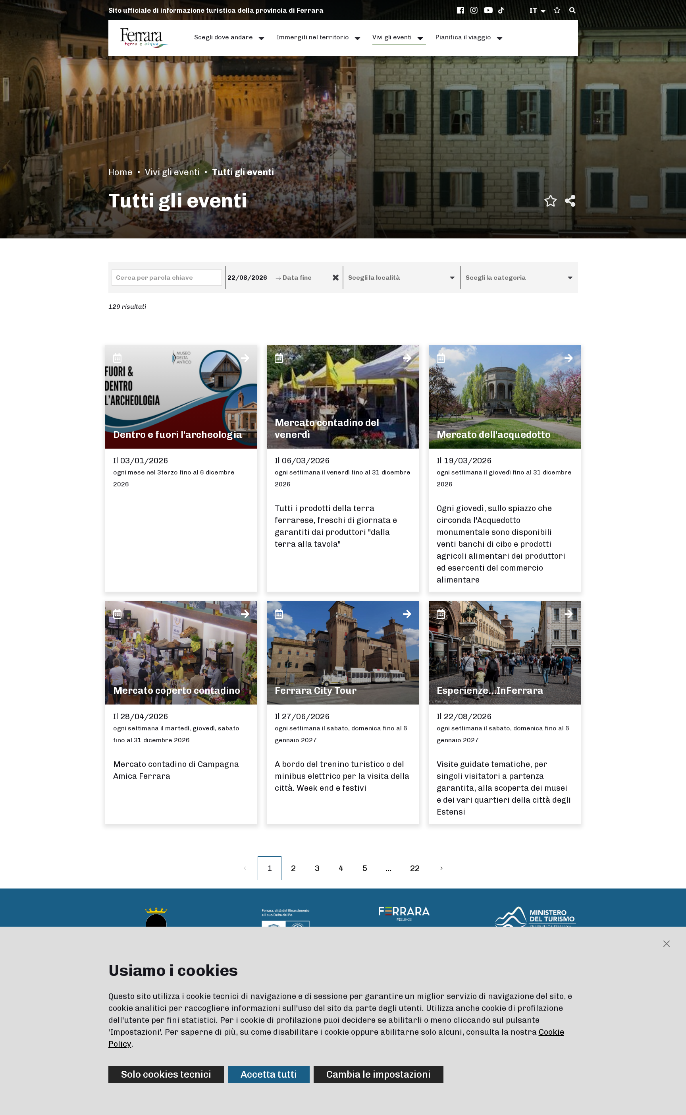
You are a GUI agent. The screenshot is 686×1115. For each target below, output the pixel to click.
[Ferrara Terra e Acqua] (148, 38)
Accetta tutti (269, 1074)
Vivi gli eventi (172, 172)
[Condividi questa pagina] (570, 201)
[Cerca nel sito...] (572, 11)
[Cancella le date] (336, 277)
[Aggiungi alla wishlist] (550, 201)
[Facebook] (461, 10)
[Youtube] (488, 10)
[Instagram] (475, 10)
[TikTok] (501, 10)
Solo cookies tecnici (166, 1074)
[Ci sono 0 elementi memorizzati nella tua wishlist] (557, 10)
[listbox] (401, 277)
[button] (538, 10)
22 (415, 868)
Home (120, 172)
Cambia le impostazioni (378, 1074)
